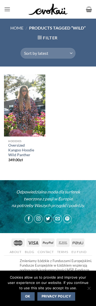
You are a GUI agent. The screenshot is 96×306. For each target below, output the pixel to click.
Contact (46, 252)
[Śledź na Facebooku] (28, 218)
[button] (7, 9)
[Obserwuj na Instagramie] (38, 218)
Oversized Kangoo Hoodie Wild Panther (21, 150)
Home (16, 27)
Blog (29, 252)
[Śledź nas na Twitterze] (48, 218)
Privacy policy (56, 296)
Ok (27, 296)
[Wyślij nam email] (57, 218)
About (16, 252)
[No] (89, 290)
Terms (62, 252)
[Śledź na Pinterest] (67, 218)
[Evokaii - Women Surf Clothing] (48, 9)
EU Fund (78, 252)
